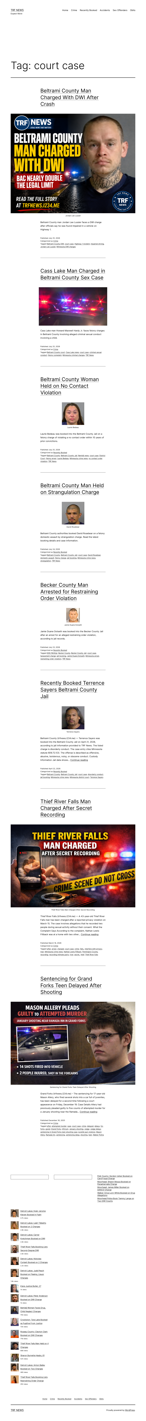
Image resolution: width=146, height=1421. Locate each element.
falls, (82, 949)
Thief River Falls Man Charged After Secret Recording (66, 808)
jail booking (72, 558)
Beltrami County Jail (69, 455)
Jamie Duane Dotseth (76, 656)
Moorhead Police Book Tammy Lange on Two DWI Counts (115, 1199)
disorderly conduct (95, 774)
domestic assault (47, 558)
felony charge (60, 558)
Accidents (105, 10)
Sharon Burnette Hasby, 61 (32, 1355)
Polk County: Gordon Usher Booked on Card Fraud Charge (115, 1177)
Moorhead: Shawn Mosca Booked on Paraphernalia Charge (114, 1183)
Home (65, 10)
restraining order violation (50, 659)
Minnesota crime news (79, 458)
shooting (84, 1135)
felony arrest (51, 458)
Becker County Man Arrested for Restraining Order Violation (69, 591)
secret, (77, 955)
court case (69, 244)
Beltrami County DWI (55, 244)
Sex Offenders (120, 10)
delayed (90, 1126)
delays (97, 1126)
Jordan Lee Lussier (48, 247)
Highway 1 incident (82, 244)
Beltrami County (53, 455)
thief (82, 955)
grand (48, 1129)
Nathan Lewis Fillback (72, 952)
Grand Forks (56, 1129)
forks (42, 1129)
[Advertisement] (73, 41)
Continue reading (79, 760)
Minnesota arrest (92, 656)
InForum (65, 1129)
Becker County (64, 653)
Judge (86, 1129)
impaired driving (97, 244)
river (71, 955)
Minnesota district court (79, 777)
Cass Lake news (72, 352)
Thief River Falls (91, 955)
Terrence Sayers (96, 777)
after (49, 949)
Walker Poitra (98, 1135)
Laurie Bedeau (63, 458)
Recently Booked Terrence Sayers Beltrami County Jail (72, 689)
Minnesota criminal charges (74, 355)
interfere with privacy (93, 949)
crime (77, 949)
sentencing (60, 1135)
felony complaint (55, 355)
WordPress (130, 1410)
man (42, 952)
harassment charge (48, 656)
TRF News (17, 10)
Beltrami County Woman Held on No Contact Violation (69, 386)
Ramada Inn (50, 1135)
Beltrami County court (56, 352)
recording (44, 955)
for (102, 1126)
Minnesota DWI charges (66, 247)
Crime (74, 10)
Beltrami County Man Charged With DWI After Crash (69, 97)
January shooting (76, 1129)
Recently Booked (88, 10)
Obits (132, 10)
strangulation (45, 561)
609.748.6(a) (52, 653)
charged (60, 949)
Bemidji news (83, 455)
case (69, 1126)
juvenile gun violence (86, 1132)
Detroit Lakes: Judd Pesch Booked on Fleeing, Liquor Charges (32, 1274)
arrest (54, 949)
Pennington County (90, 952)
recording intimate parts (59, 955)
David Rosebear (94, 555)
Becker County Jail (78, 653)
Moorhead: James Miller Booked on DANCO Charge (113, 1188)
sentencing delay (73, 1135)
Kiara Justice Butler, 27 (30, 1286)
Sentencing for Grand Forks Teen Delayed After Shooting (71, 985)
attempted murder (59, 1126)
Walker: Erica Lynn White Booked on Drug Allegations (116, 1194)
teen (90, 1135)
